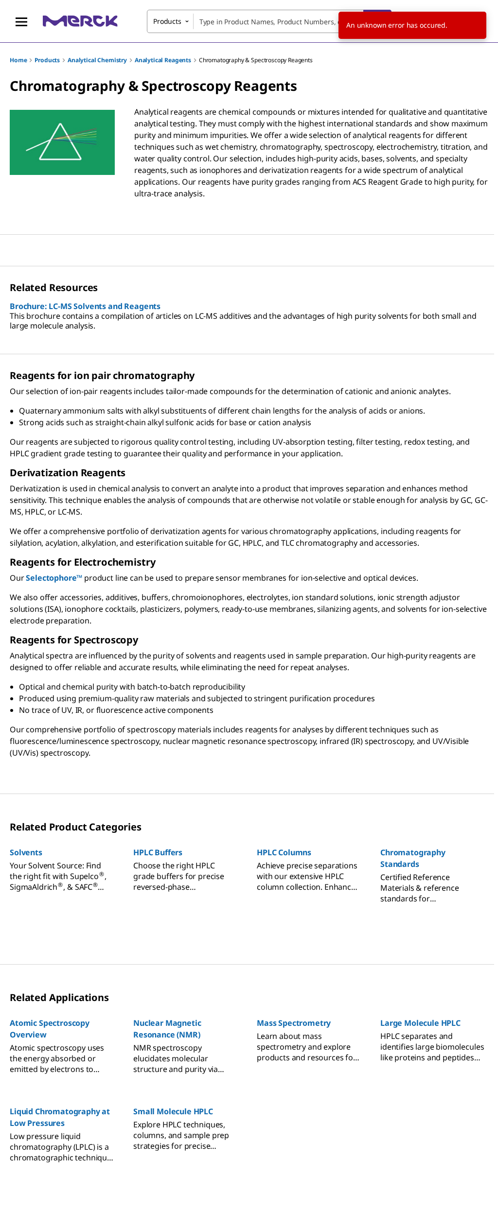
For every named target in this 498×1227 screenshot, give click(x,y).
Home (18, 60)
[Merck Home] (80, 21)
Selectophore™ (54, 577)
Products (47, 60)
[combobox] (269, 21)
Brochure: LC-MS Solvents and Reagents (85, 306)
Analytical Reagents (163, 60)
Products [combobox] (167, 21)
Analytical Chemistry (97, 60)
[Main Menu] (21, 21)
